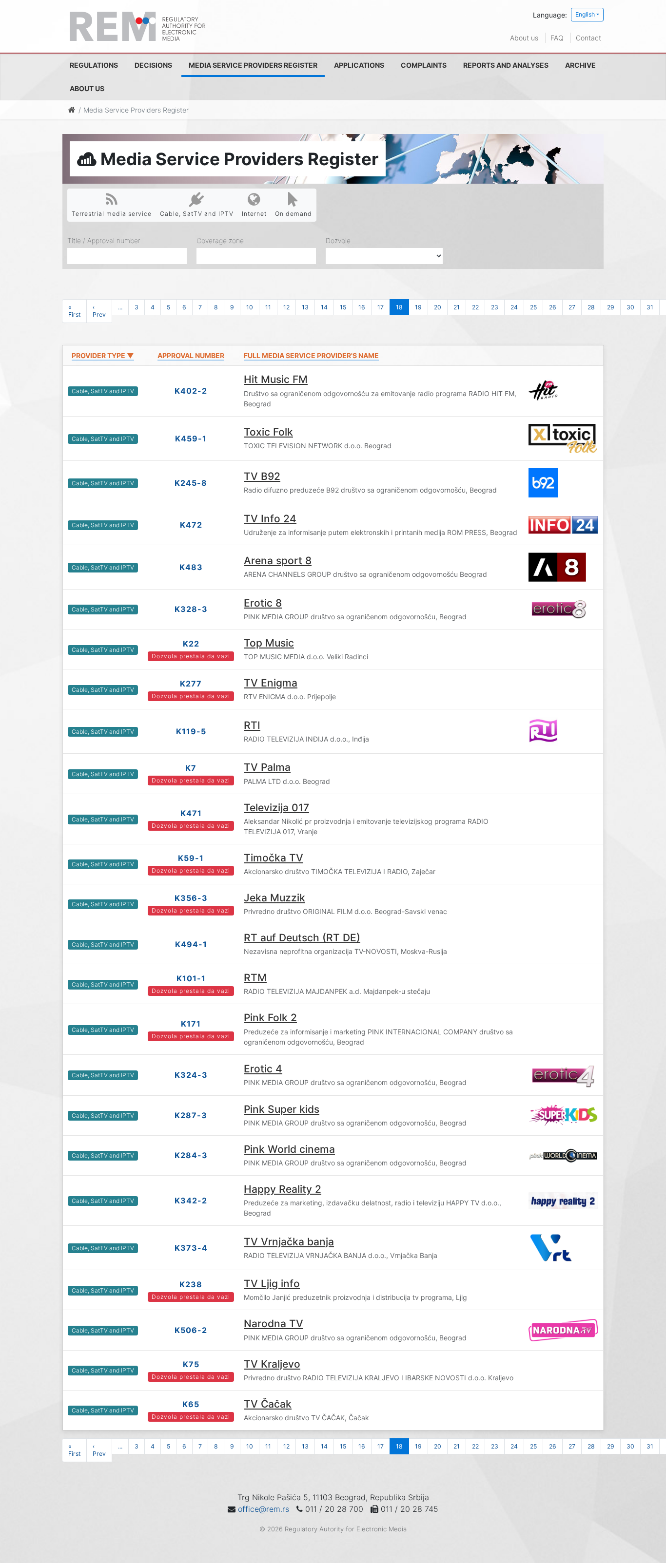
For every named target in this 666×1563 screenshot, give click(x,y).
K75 (191, 1364)
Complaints (424, 65)
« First (74, 311)
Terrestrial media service (112, 213)
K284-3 (191, 1155)
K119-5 (191, 731)
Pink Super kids (281, 1109)
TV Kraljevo (272, 1364)
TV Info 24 (270, 519)
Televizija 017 (276, 807)
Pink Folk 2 (270, 1017)
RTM (255, 978)
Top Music (269, 643)
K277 (191, 683)
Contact (588, 38)
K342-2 (191, 1200)
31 (649, 307)
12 (286, 307)
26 (552, 307)
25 (533, 307)
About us (524, 38)
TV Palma (267, 767)
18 (399, 307)
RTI (252, 725)
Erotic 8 (263, 603)
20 (437, 307)
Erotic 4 (263, 1069)
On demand (293, 213)
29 (610, 307)
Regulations (94, 65)
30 (630, 307)
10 (249, 307)
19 (418, 307)
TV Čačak (268, 1404)
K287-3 (191, 1115)
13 (305, 307)
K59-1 (191, 858)
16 (361, 307)
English (585, 14)
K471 (191, 813)
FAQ (557, 38)
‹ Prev (99, 311)
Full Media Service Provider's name (311, 355)
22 (475, 307)
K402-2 (191, 391)
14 (324, 307)
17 (380, 307)
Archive (580, 65)
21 (456, 307)
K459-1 (191, 438)
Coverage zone (220, 240)
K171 (191, 1024)
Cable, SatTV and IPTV (197, 213)
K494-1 (191, 944)
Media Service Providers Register (253, 65)
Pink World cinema (289, 1149)
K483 (191, 567)
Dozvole (338, 240)
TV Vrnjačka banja (289, 1242)
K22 (191, 643)
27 (571, 307)
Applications (359, 65)
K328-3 (191, 609)
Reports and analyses (505, 65)
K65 (190, 1404)
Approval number (190, 355)
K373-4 (191, 1248)
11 (268, 307)
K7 (190, 768)
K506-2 (191, 1330)
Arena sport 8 (278, 560)
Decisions (153, 65)
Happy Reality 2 (282, 1189)
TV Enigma (270, 683)
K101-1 (191, 978)
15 (343, 307)
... (120, 307)
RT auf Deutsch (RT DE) (302, 938)
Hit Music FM (276, 379)
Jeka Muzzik (274, 898)
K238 (190, 1284)
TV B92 (262, 476)
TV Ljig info (272, 1283)
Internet (254, 213)
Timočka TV (273, 858)
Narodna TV (273, 1323)
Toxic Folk (268, 432)
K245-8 (191, 483)
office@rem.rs (263, 1509)
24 (514, 307)
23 (494, 307)
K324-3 (191, 1075)
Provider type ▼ (103, 355)
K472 (191, 525)
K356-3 (191, 898)
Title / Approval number (103, 240)
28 (591, 307)
